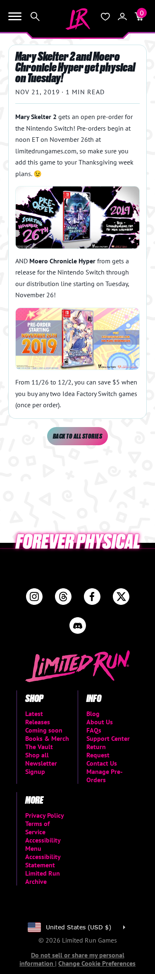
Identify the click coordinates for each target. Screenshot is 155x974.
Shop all (37, 755)
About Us (99, 722)
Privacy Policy (44, 815)
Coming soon (43, 730)
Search (35, 16)
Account (122, 16)
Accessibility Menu (42, 844)
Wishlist (105, 16)
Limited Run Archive (42, 877)
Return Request (98, 750)
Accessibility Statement (42, 860)
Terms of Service (37, 827)
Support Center (108, 738)
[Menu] (14, 16)
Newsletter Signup (41, 767)
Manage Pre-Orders (104, 775)
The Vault (39, 746)
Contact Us (101, 763)
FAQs (93, 730)
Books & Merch (47, 738)
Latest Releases (37, 717)
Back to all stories (77, 436)
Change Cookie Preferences (97, 963)
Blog (93, 713)
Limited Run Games (77, 19)
